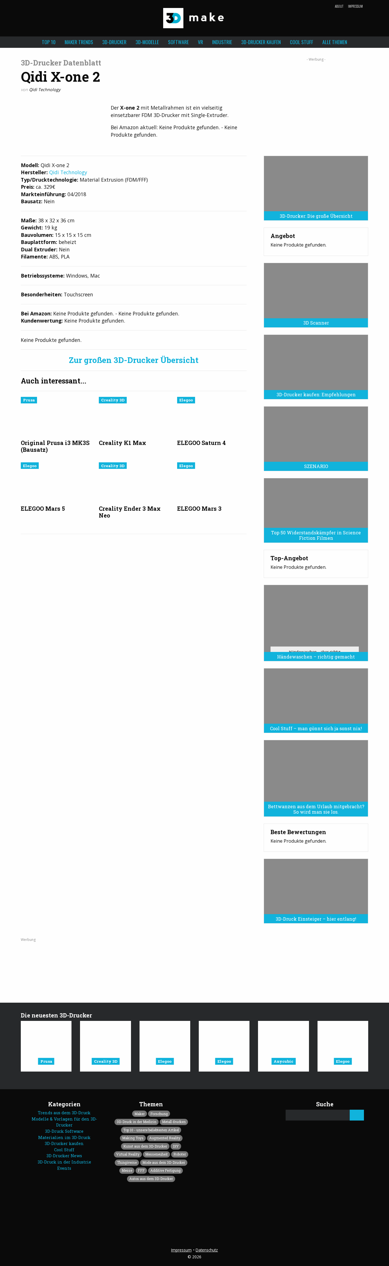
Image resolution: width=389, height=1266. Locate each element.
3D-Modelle (147, 42)
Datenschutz (207, 1250)
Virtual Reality (128, 1154)
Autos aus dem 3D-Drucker (151, 1178)
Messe (127, 1170)
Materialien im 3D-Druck (64, 1137)
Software (178, 42)
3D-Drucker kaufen (261, 42)
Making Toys (133, 1138)
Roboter (179, 1154)
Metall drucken (174, 1121)
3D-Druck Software (64, 1131)
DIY (176, 1146)
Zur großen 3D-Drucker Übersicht (133, 360)
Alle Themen (334, 42)
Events (64, 1168)
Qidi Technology (44, 89)
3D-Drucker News (64, 1155)
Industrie (222, 42)
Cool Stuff (301, 42)
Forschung (159, 1113)
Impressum (355, 6)
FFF (141, 1170)
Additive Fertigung (165, 1170)
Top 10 (49, 42)
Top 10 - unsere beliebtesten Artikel (151, 1130)
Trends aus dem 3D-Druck (64, 1112)
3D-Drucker (114, 42)
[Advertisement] (316, 104)
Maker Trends (79, 42)
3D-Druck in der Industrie (64, 1162)
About (339, 6)
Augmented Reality (164, 1138)
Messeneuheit (156, 1154)
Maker (139, 1113)
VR (200, 42)
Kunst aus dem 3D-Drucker (145, 1146)
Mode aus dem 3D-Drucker (163, 1162)
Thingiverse (127, 1162)
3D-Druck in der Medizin (136, 1121)
